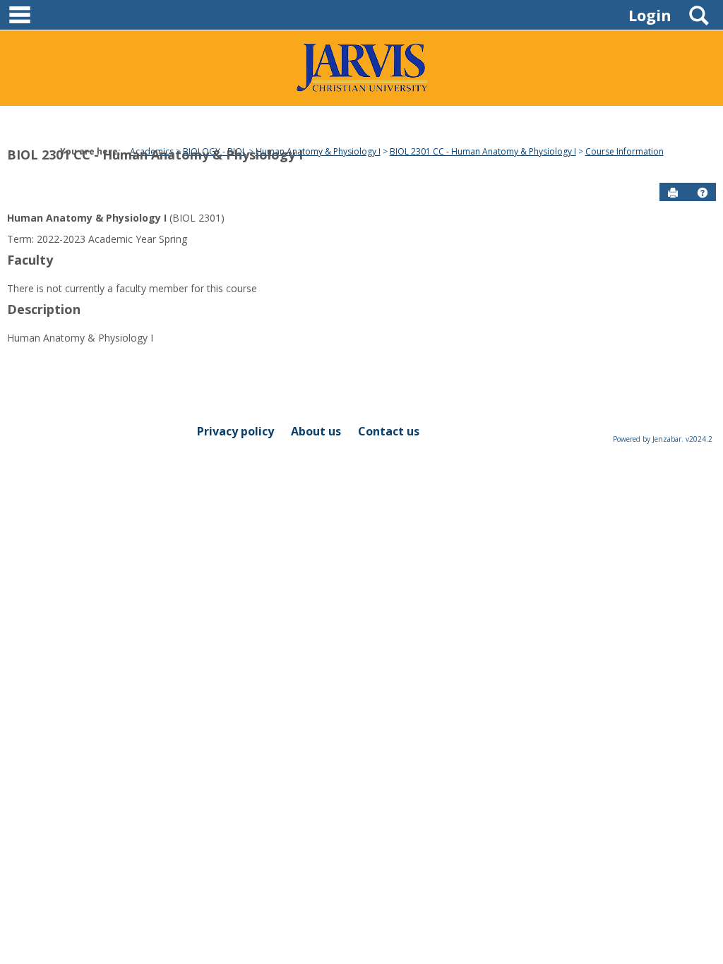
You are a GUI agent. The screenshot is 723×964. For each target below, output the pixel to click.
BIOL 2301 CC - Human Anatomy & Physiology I (155, 154)
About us (316, 431)
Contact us (388, 431)
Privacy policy (235, 431)
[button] (702, 192)
